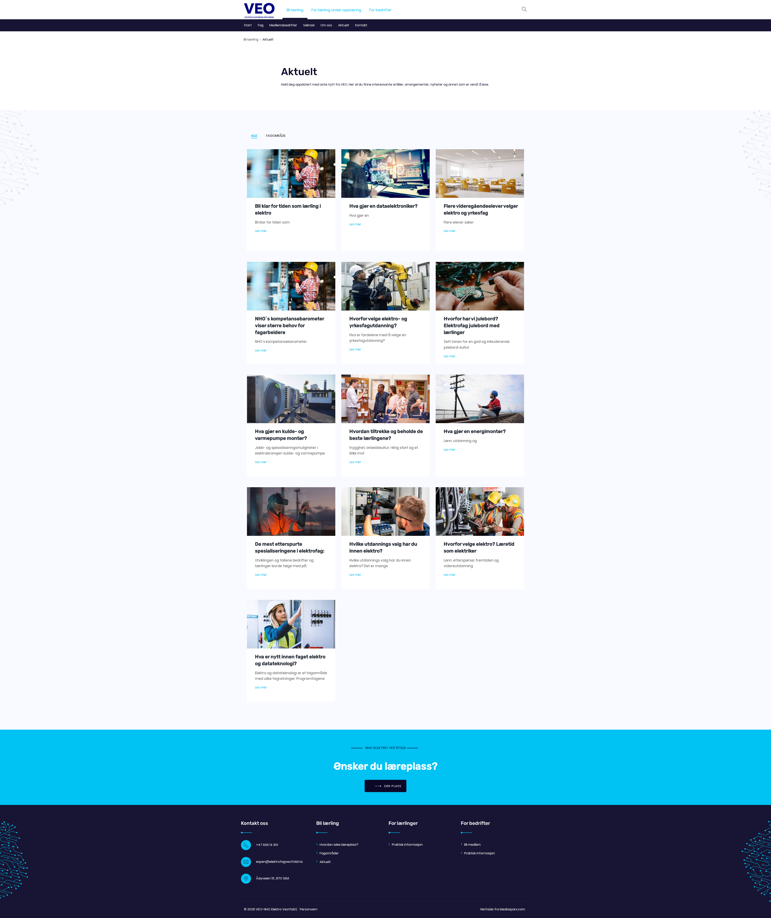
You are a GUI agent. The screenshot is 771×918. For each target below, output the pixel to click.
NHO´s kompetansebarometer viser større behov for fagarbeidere (289, 325)
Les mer (261, 231)
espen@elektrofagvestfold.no (279, 861)
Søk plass (392, 786)
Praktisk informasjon (407, 844)
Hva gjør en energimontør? (475, 431)
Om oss (326, 25)
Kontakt (361, 25)
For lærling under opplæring (336, 9)
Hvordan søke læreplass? (339, 844)
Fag (260, 25)
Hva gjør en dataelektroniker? (383, 206)
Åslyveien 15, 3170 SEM (272, 878)
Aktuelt (343, 25)
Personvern (308, 909)
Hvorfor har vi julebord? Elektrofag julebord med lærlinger (472, 325)
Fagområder (329, 853)
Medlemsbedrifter (283, 25)
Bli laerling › (252, 39)
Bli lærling (295, 9)
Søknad (308, 25)
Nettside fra (502, 909)
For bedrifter (380, 9)
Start (248, 25)
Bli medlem (472, 844)
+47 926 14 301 (267, 844)
